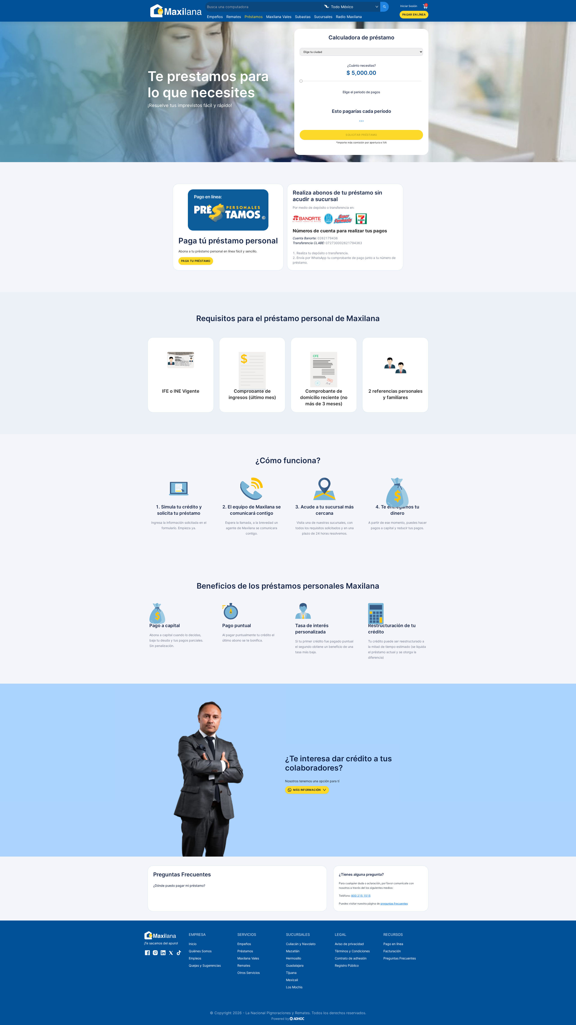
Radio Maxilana (349, 16)
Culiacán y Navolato (300, 944)
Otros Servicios (248, 973)
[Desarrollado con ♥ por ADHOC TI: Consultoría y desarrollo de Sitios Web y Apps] (297, 1018)
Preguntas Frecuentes (399, 958)
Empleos (195, 958)
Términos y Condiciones (352, 951)
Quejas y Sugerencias (205, 965)
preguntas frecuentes (394, 903)
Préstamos (254, 16)
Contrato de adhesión (351, 958)
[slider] (301, 81)
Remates (233, 16)
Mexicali (292, 980)
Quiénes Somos (200, 951)
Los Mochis (294, 987)
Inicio (192, 944)
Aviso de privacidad (349, 944)
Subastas (302, 16)
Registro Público (347, 965)
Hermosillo (293, 958)
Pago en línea (393, 944)
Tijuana (291, 973)
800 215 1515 (361, 895)
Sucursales (323, 16)
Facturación (392, 951)
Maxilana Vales (278, 16)
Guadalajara (295, 965)
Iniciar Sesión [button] (408, 6)
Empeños (215, 16)
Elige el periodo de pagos (361, 92)
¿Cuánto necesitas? (361, 65)
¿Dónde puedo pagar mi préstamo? (179, 885)
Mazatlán (292, 951)
